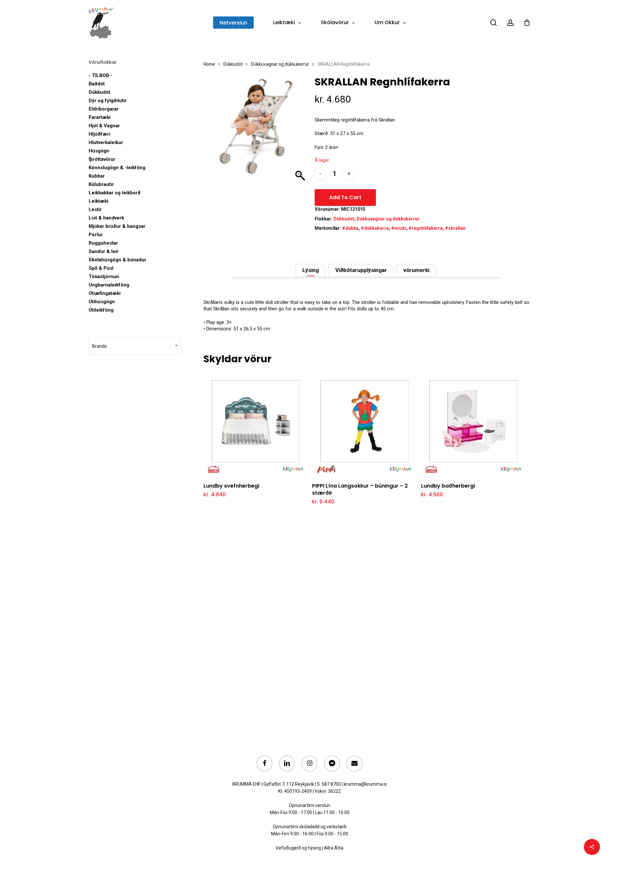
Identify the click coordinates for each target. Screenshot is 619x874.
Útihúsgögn (102, 302)
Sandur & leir (104, 251)
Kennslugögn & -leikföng (117, 167)
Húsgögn (99, 151)
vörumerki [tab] (416, 270)
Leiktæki (98, 201)
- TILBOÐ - (101, 75)
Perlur (96, 235)
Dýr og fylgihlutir (108, 100)
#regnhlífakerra (425, 228)
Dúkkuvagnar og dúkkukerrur (280, 64)
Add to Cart (345, 197)
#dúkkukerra (375, 228)
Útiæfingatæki (105, 293)
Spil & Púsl (101, 268)
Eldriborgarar (104, 109)
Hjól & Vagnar (104, 126)
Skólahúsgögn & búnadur (117, 260)
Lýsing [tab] (310, 270)
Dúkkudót (99, 92)
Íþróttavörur (102, 159)
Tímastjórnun (104, 276)
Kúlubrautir (101, 184)
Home (209, 64)
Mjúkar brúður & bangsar (117, 226)
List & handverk (106, 218)
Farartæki (100, 117)
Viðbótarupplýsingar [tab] (361, 270)
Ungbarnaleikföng (109, 285)
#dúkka (350, 228)
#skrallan (455, 228)
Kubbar (97, 176)
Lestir (95, 209)
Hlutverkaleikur (106, 142)
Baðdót (97, 84)
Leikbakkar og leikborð (115, 193)
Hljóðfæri (99, 134)
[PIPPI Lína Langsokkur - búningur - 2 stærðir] (364, 424)
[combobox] (135, 346)
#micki (398, 228)
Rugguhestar (103, 243)
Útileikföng (101, 310)
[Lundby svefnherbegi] (255, 424)
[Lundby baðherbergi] (473, 424)
